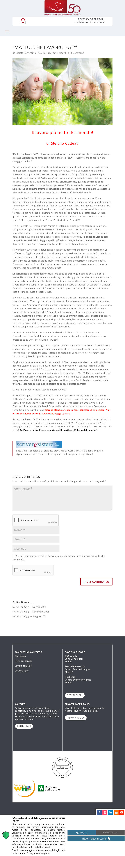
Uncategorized (61, 53)
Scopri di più (74, 695)
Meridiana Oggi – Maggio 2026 (29, 607)
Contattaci (24, 726)
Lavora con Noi (23, 666)
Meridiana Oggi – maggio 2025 (29, 616)
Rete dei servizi (23, 661)
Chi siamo (20, 656)
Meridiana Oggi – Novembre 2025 (30, 611)
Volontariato (22, 670)
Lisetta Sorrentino (26, 53)
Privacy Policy (75, 717)
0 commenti (77, 53)
